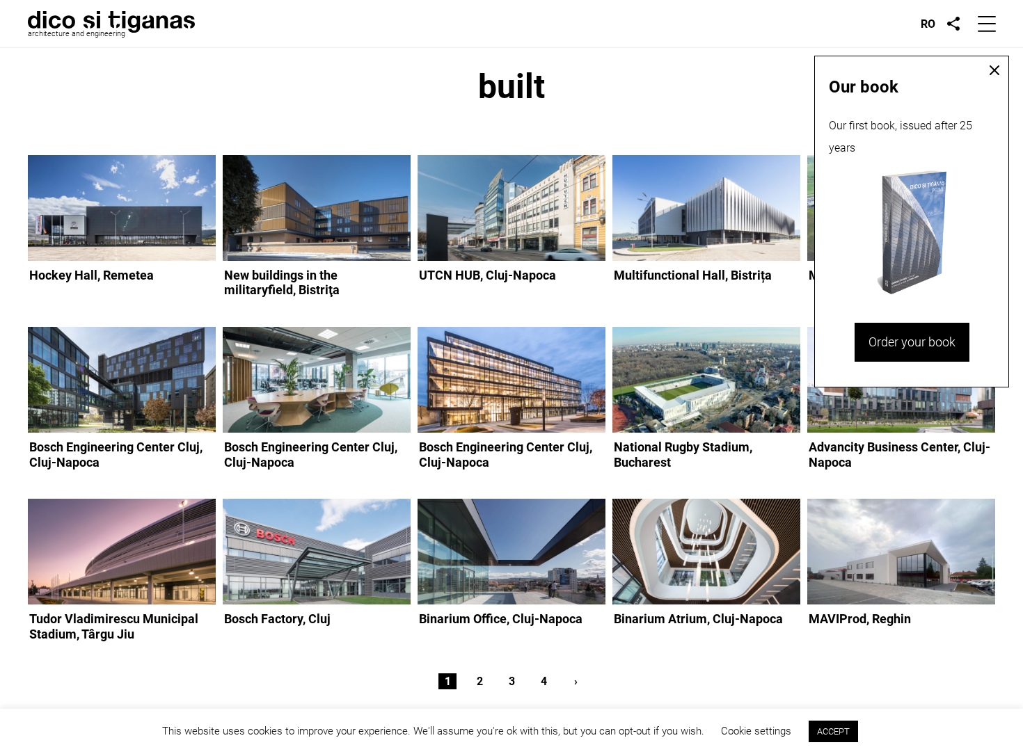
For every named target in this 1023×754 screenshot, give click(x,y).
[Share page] (953, 23)
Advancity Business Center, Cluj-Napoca (899, 455)
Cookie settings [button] (756, 731)
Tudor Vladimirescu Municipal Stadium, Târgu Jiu (113, 626)
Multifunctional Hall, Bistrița (693, 275)
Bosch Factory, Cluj (277, 618)
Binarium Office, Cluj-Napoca (500, 618)
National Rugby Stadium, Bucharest (683, 455)
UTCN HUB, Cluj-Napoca (487, 275)
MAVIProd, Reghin (860, 618)
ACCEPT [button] (833, 731)
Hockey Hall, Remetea (91, 275)
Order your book (912, 342)
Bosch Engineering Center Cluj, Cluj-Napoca (116, 455)
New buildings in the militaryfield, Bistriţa (282, 283)
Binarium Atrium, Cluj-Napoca (698, 618)
